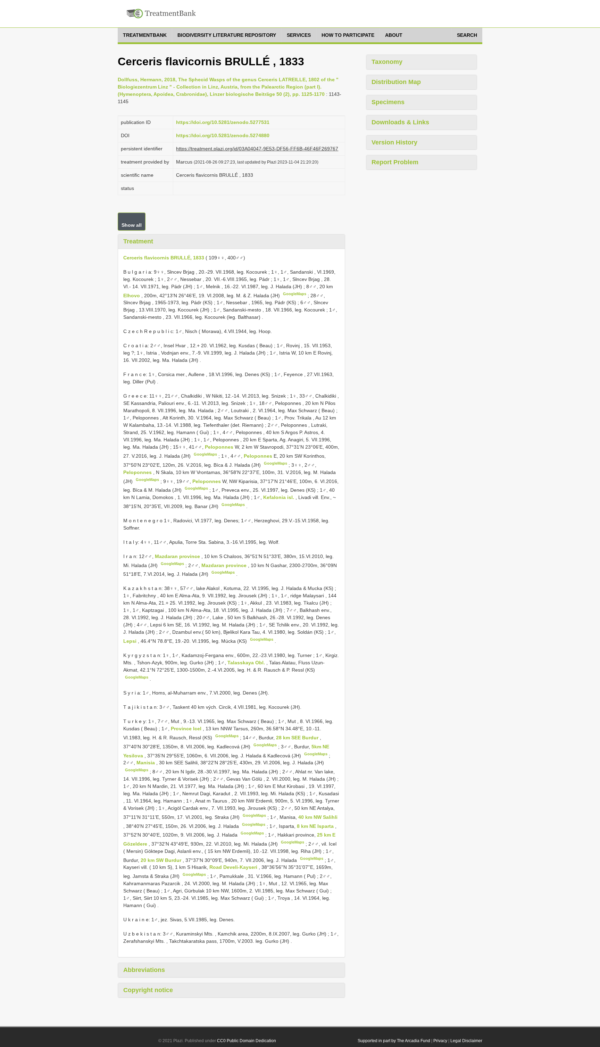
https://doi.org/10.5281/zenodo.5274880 (222, 135)
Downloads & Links (400, 122)
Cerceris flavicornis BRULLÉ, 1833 (163, 257)
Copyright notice (148, 990)
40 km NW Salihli (318, 817)
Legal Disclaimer (466, 1040)
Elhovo (132, 295)
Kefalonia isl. (279, 497)
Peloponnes (220, 447)
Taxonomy (387, 61)
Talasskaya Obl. (246, 662)
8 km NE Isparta (316, 826)
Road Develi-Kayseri (234, 867)
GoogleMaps (294, 294)
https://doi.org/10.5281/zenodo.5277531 (222, 122)
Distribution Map (396, 81)
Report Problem (395, 162)
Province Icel (187, 728)
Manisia (146, 762)
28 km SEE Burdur (298, 737)
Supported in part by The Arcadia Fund (394, 1040)
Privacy (440, 1040)
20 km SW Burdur (162, 860)
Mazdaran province (178, 556)
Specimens (388, 102)
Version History (394, 142)
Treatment (138, 241)
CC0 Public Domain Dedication (246, 1040)
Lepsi (130, 641)
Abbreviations (144, 969)
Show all (132, 225)
